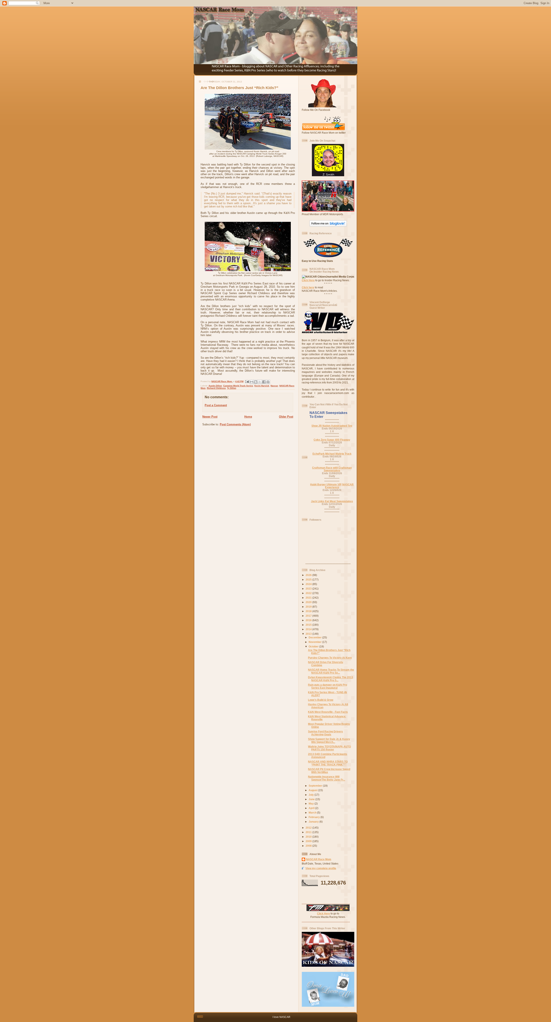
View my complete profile (320, 868)
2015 (309, 624)
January (314, 821)
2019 (309, 606)
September (316, 785)
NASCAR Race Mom (318, 859)
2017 (309, 615)
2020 (309, 602)
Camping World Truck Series (238, 385)
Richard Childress (216, 388)
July (311, 794)
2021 (309, 597)
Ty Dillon (231, 388)
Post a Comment (216, 405)
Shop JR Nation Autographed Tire (331, 425)
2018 (309, 611)
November (315, 642)
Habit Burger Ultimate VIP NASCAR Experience (332, 486)
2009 (309, 841)
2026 (309, 575)
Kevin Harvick (261, 385)
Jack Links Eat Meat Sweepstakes (332, 501)
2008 (309, 845)
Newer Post (209, 416)
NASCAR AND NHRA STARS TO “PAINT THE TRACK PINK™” (328, 763)
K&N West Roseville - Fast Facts (328, 711)
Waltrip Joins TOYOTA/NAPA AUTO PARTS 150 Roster (329, 748)
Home (248, 416)
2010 (309, 836)
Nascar (274, 385)
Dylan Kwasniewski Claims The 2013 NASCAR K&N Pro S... (330, 679)
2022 (309, 593)
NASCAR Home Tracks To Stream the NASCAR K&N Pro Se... (331, 671)
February (314, 817)
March (313, 812)
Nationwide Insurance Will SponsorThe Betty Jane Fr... (326, 778)
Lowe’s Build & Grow (320, 699)
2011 (309, 832)
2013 (309, 633)
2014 (309, 629)
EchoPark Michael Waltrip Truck (332, 453)
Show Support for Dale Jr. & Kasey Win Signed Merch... (329, 740)
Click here (308, 287)
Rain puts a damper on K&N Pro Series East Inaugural (327, 686)
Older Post (286, 416)
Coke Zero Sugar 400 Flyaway (332, 439)
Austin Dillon (215, 385)
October (314, 646)
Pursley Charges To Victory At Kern (330, 657)
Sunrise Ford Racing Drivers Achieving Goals (325, 733)
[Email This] (251, 382)
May (311, 803)
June (312, 799)
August (313, 790)
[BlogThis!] (256, 382)
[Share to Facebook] (264, 382)
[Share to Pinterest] (268, 382)
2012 (309, 827)
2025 (309, 579)
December (315, 637)
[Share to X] (260, 382)
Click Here (308, 280)
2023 (309, 588)
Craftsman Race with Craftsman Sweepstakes (332, 469)
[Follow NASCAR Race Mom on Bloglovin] (328, 225)
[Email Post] (247, 381)
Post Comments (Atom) (235, 424)
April (312, 808)
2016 (309, 620)
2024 (309, 584)
